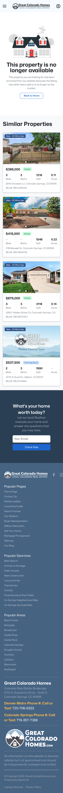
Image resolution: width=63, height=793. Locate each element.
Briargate (9, 625)
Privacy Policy (33, 786)
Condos (8, 590)
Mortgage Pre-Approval (17, 535)
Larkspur (9, 659)
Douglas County (13, 649)
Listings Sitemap (13, 786)
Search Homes (12, 511)
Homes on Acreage (14, 565)
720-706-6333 (23, 708)
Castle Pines (11, 635)
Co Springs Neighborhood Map (21, 600)
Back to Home (31, 95)
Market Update (12, 501)
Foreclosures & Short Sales (19, 595)
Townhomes (11, 585)
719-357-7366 (27, 720)
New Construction (14, 575)
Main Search (11, 560)
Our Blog (9, 545)
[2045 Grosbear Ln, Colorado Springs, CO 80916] (31, 148)
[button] (4, 6)
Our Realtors (11, 516)
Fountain (9, 654)
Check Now (31, 447)
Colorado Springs (13, 644)
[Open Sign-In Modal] (58, 6)
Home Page (10, 491)
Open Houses (11, 570)
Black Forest (11, 620)
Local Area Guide (13, 506)
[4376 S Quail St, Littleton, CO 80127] (31, 341)
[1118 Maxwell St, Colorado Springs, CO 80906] (31, 212)
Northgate (10, 669)
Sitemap (8, 540)
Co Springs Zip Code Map (18, 605)
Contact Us (10, 496)
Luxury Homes (12, 580)
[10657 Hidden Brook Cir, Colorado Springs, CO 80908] (31, 277)
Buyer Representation (16, 521)
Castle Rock (11, 640)
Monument (10, 664)
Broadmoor (10, 630)
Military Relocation (14, 526)
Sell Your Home (12, 530)
